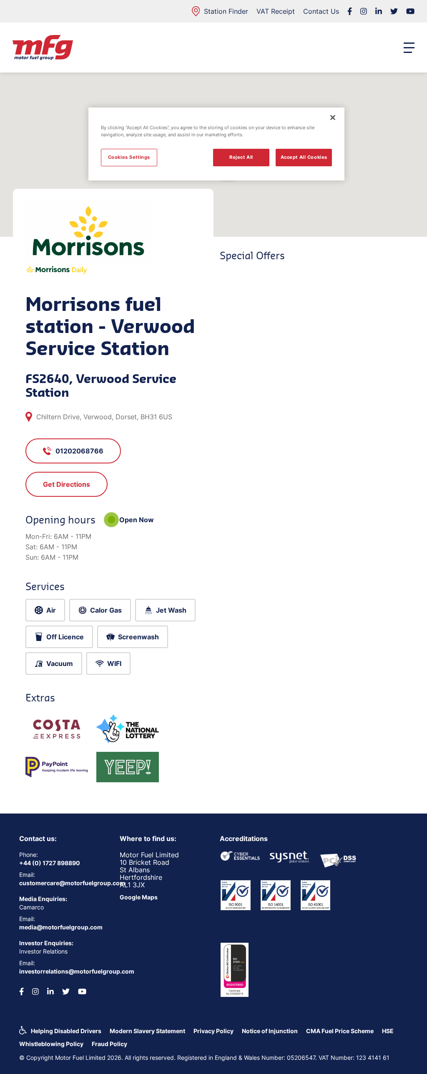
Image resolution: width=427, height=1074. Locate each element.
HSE (388, 1030)
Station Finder (226, 11)
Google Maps (139, 897)
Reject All (241, 157)
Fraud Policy (109, 1043)
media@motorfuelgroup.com (61, 927)
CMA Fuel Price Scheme (340, 1030)
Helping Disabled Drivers (66, 1030)
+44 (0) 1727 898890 (49, 862)
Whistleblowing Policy (51, 1043)
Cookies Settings (129, 157)
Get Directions (66, 484)
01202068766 (79, 451)
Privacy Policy (213, 1030)
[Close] (333, 117)
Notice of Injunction (270, 1030)
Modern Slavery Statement (147, 1030)
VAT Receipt (275, 11)
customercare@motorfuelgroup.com (63, 882)
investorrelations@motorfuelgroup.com (63, 971)
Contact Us (321, 11)
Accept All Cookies (304, 157)
